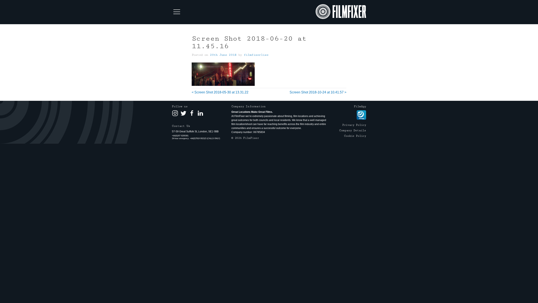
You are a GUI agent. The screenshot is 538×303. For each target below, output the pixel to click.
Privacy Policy (354, 125)
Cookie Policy (355, 136)
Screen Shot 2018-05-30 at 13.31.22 (221, 92)
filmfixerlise (256, 55)
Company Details (352, 130)
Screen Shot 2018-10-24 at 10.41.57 (317, 92)
